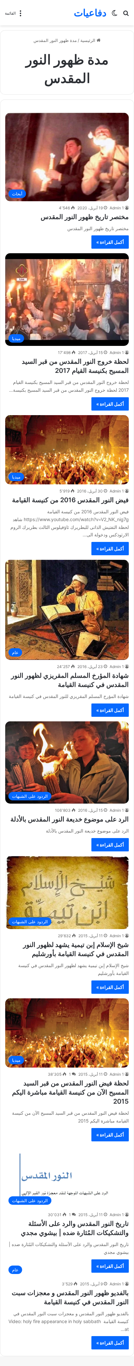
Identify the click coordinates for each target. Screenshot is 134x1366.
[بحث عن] (126, 15)
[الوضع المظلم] (114, 15)
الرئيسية (88, 40)
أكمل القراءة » (110, 242)
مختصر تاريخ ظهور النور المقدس (85, 217)
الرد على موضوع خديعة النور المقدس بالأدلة (69, 819)
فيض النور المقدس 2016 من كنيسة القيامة (70, 500)
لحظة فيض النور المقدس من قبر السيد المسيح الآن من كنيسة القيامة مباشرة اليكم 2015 (70, 1092)
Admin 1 (117, 207)
